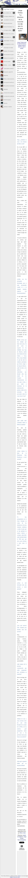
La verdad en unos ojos (9, 19)
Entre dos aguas (7, 99)
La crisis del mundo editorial (10, 96)
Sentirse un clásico (8, 106)
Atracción (6, 89)
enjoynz (19, 875)
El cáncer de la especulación (10, 92)
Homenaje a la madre (8, 47)
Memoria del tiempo (8, 23)
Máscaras (6, 75)
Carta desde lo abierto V (9, 68)
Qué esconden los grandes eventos (11, 54)
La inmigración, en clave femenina (11, 44)
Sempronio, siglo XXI (8, 72)
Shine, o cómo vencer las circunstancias (12, 78)
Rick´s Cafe (23, 833)
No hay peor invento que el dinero (11, 82)
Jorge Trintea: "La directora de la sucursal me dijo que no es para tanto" (20, 20)
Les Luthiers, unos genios (9, 13)
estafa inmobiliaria (21, 835)
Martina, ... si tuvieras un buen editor (11, 65)
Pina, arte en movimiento (9, 85)
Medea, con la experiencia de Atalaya (12, 58)
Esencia (5, 103)
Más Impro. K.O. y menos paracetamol (12, 33)
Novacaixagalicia (22, 840)
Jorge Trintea (23, 837)
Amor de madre (7, 61)
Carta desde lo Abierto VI (9, 37)
